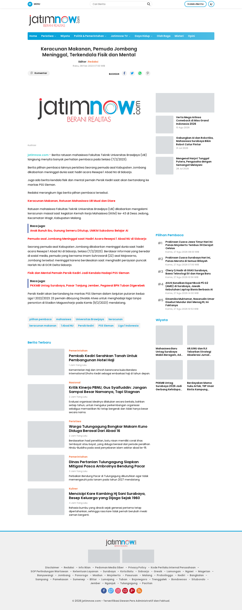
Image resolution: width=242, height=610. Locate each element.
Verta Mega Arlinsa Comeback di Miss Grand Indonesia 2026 (192, 120)
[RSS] (139, 591)
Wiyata (65, 36)
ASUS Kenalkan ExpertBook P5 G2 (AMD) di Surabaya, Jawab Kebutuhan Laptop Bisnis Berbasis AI (189, 286)
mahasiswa (63, 319)
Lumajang (107, 579)
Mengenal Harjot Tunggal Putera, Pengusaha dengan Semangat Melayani (194, 162)
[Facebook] (104, 591)
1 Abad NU (67, 325)
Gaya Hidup (142, 36)
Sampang (41, 579)
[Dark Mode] (211, 4)
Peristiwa (47, 36)
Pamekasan (60, 579)
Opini (191, 36)
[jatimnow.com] (54, 20)
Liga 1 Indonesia (128, 325)
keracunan (116, 319)
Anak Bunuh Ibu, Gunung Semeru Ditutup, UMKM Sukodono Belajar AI (79, 231)
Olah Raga (163, 36)
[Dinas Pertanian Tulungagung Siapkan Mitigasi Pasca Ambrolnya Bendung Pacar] (46, 468)
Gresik (158, 571)
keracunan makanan (42, 325)
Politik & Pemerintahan (89, 36)
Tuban (123, 579)
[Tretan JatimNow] (185, 102)
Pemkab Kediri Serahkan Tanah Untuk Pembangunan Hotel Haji (103, 358)
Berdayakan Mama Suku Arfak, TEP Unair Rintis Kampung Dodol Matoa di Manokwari (200, 386)
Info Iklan (85, 567)
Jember (95, 583)
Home (33, 36)
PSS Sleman (106, 325)
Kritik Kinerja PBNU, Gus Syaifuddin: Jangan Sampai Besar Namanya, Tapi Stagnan (108, 389)
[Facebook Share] (124, 73)
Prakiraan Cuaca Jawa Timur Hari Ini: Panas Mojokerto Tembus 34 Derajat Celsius (189, 245)
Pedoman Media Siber (109, 567)
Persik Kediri (86, 325)
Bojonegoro (139, 579)
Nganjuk (110, 583)
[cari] (148, 4)
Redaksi (93, 61)
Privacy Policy (137, 567)
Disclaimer (52, 567)
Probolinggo (165, 575)
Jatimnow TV (119, 36)
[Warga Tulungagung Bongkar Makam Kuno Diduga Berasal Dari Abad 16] (46, 434)
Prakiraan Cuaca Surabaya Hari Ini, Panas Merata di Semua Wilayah (188, 259)
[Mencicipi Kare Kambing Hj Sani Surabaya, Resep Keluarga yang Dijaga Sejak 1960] (46, 501)
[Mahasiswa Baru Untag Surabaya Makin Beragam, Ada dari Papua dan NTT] (169, 335)
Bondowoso (179, 579)
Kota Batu (126, 571)
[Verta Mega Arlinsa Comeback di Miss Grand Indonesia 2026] (164, 124)
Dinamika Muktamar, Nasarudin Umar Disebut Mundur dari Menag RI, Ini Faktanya (189, 302)
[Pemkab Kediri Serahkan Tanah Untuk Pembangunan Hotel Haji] (46, 362)
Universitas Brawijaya (90, 319)
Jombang (64, 575)
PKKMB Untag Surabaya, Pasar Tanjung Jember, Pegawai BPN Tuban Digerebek (87, 285)
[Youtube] (125, 591)
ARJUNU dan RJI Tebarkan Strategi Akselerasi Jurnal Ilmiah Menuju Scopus (199, 351)
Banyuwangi (45, 575)
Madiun (97, 575)
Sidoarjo (143, 571)
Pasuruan (131, 575)
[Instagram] (118, 591)
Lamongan (174, 571)
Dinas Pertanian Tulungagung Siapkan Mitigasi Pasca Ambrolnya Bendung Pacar (107, 464)
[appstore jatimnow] (138, 557)
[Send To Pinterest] (147, 73)
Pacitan (147, 583)
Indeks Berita (195, 4)
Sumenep (79, 579)
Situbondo (198, 579)
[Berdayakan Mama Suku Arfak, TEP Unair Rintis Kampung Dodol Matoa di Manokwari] (200, 370)
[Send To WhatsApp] (140, 73)
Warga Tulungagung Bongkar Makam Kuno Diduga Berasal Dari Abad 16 (108, 428)
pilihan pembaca (40, 319)
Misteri (179, 36)
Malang (147, 575)
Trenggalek (159, 579)
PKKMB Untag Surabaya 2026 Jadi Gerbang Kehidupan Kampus (169, 386)
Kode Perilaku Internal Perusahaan (173, 567)
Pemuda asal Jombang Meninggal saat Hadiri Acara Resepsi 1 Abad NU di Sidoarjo (87, 239)
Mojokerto (114, 575)
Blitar (93, 579)
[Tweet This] (132, 73)
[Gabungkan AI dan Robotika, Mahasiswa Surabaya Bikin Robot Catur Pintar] (164, 145)
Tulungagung (128, 583)
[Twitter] (111, 591)
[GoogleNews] (132, 591)
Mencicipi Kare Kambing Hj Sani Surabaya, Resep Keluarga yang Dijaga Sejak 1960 (107, 495)
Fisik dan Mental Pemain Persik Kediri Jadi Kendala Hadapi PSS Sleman (78, 273)
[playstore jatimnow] (104, 557)
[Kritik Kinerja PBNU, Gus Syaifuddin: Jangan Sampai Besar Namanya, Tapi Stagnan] (46, 397)
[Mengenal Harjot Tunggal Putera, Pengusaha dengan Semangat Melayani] (164, 166)
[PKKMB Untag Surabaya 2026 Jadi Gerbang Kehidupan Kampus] (169, 370)
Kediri (181, 575)
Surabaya (109, 571)
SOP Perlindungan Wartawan (49, 571)
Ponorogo (81, 575)
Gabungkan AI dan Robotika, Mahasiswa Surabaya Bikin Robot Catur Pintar (194, 141)
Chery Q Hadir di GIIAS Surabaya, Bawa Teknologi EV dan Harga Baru (188, 272)
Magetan (204, 571)
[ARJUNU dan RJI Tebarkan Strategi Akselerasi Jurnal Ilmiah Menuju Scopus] (200, 335)
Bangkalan (197, 575)
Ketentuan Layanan (85, 571)
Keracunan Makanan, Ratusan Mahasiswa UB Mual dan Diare (71, 201)
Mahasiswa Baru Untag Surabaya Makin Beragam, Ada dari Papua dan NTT (169, 351)
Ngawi (189, 571)
